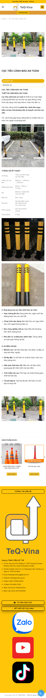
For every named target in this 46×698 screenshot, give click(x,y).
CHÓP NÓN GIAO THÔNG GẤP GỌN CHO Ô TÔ (12, 467)
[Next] (44, 461)
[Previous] (1, 461)
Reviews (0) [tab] (7, 85)
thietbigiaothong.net (17, 578)
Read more (11, 474)
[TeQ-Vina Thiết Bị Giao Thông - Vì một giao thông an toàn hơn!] (23, 7)
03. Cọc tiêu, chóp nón (17, 19)
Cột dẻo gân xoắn (34, 466)
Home (4, 19)
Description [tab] (8, 81)
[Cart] (42, 7)
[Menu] (3, 7)
